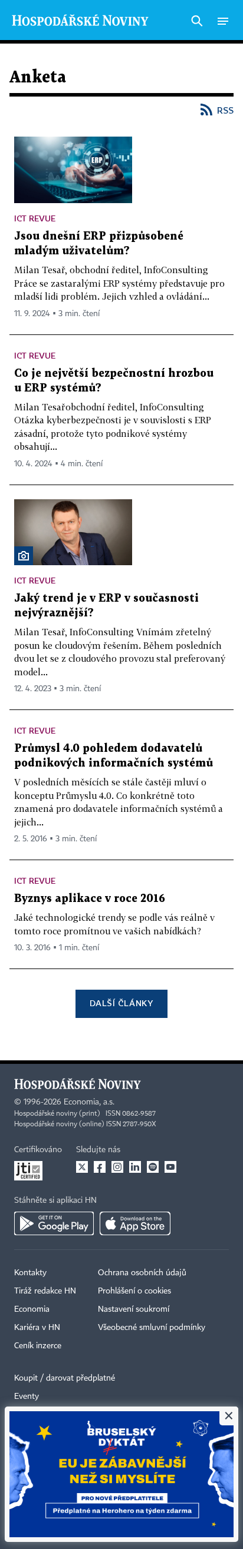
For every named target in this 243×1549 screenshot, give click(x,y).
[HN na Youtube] (170, 1167)
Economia (32, 1309)
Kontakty (30, 1273)
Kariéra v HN (37, 1328)
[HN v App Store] (135, 1223)
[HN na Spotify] (153, 1167)
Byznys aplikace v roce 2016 (89, 899)
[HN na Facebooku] (100, 1167)
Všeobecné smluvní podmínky (151, 1328)
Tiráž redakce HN (45, 1291)
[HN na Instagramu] (117, 1167)
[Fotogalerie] (23, 555)
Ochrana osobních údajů (142, 1273)
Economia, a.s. (89, 1102)
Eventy (26, 1396)
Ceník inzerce (37, 1346)
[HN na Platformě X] (82, 1167)
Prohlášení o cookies (134, 1291)
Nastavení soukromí (133, 1309)
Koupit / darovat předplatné (64, 1378)
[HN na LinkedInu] (135, 1167)
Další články (121, 1003)
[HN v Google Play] (54, 1223)
